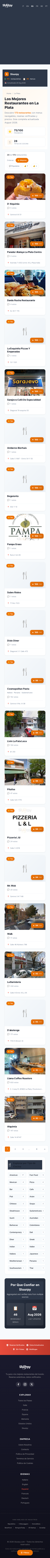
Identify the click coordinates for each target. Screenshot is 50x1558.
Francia (25, 1410)
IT (23, 6)
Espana (25, 1414)
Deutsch (25, 1498)
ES (32, 6)
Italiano (25, 1480)
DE (42, 6)
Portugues (25, 1503)
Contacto (25, 1449)
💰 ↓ (35, 166)
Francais (25, 1493)
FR (37, 6)
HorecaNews (36, 1524)
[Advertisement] (25, 37)
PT (46, 6)
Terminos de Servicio (25, 1458)
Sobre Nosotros (25, 1445)
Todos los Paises (25, 1400)
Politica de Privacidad (25, 1454)
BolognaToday (20, 1528)
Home (9, 93)
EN (27, 6)
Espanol (25, 1489)
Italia (25, 1405)
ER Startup (32, 1528)
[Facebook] (18, 1384)
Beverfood (8, 1528)
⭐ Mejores (22, 160)
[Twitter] (31, 1384)
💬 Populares (14, 166)
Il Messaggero (23, 1524)
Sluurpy (25, 1428)
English (25, 1484)
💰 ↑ (26, 166)
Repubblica (11, 1524)
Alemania (25, 1419)
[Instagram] (25, 1384)
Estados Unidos (25, 1423)
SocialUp (42, 1528)
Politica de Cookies (25, 1463)
